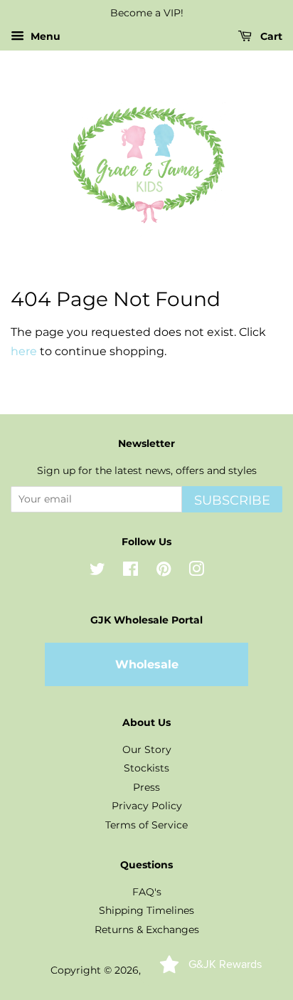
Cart (269, 36)
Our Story (146, 749)
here (24, 351)
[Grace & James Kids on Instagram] (196, 571)
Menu (44, 36)
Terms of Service (146, 825)
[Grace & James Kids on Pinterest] (163, 571)
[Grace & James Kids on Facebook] (130, 571)
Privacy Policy (147, 805)
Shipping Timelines (146, 910)
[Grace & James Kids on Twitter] (97, 571)
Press (146, 787)
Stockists (146, 768)
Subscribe (232, 500)
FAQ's (146, 892)
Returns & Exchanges (147, 929)
